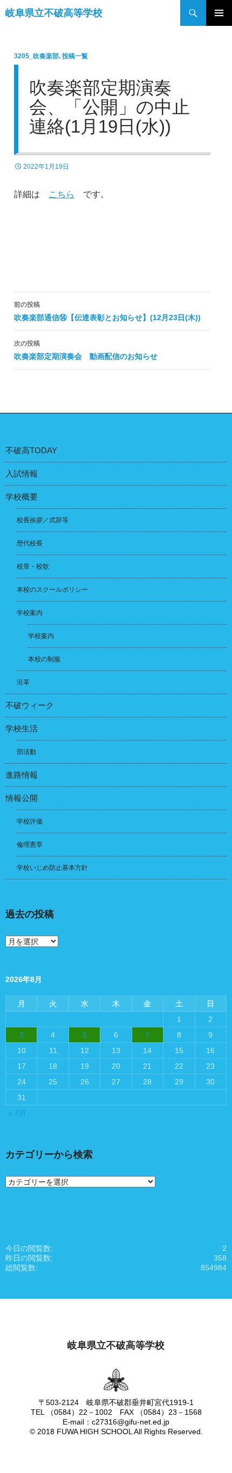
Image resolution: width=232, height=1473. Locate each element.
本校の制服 (44, 659)
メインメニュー (219, 13)
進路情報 (21, 774)
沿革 (23, 682)
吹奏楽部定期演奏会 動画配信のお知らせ (86, 350)
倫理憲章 (30, 844)
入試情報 (21, 473)
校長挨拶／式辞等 (43, 520)
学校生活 (21, 728)
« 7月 (17, 1113)
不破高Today (31, 450)
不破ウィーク (29, 705)
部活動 (26, 752)
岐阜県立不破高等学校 (54, 13)
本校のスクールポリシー (52, 589)
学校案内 (30, 613)
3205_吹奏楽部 (36, 56)
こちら (61, 194)
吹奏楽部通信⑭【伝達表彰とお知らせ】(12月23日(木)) (107, 311)
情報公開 (21, 798)
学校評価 (30, 821)
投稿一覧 (75, 56)
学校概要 (21, 496)
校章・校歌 (33, 566)
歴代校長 (30, 543)
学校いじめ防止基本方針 (52, 868)
